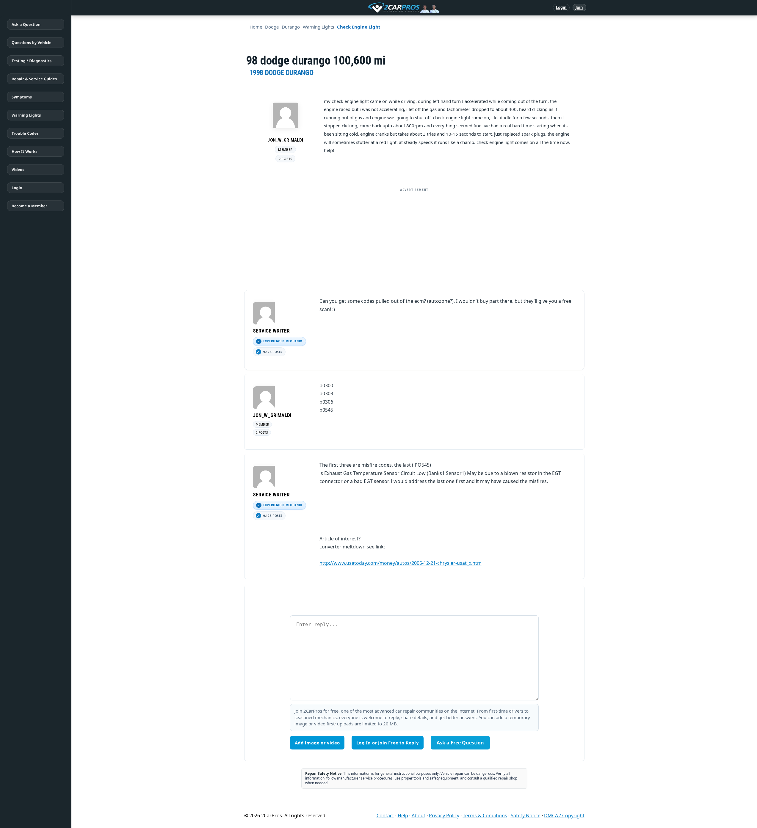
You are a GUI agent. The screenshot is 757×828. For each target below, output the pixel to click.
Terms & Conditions (485, 815)
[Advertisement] (414, 236)
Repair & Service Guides (34, 78)
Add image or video (317, 743)
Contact (385, 815)
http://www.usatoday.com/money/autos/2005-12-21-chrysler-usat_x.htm (400, 563)
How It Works (24, 151)
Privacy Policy (444, 815)
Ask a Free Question (460, 742)
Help (403, 815)
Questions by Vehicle (31, 42)
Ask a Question (26, 24)
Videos (18, 169)
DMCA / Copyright (564, 815)
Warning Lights (26, 115)
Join (579, 7)
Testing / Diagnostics (31, 60)
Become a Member (29, 205)
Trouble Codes (25, 133)
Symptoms (22, 97)
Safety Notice (525, 815)
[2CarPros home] (372, 7)
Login (561, 7)
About (418, 815)
